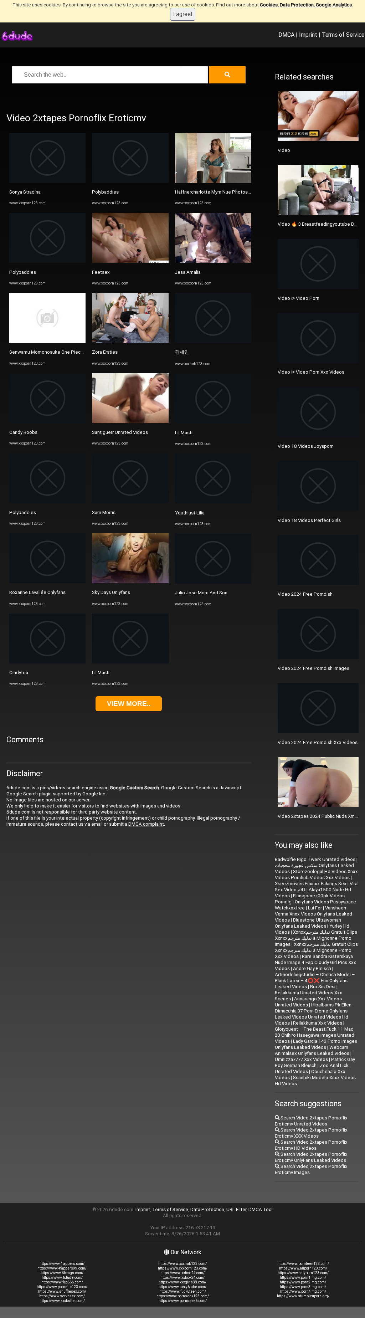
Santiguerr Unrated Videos (120, 432)
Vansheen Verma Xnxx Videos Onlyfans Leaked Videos (313, 914)
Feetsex (101, 272)
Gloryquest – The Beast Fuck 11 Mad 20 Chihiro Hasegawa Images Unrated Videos (314, 1035)
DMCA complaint (146, 824)
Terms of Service (343, 34)
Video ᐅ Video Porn (298, 298)
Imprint (308, 34)
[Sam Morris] (130, 501)
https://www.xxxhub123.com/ (182, 1263)
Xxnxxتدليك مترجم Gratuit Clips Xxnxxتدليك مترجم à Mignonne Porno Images (316, 938)
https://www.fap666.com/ (62, 1282)
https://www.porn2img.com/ (303, 1282)
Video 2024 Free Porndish (305, 594)
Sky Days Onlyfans (111, 592)
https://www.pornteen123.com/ (303, 1263)
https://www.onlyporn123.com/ (303, 1273)
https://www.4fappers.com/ (62, 1263)
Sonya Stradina (25, 192)
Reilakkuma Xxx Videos (317, 1023)
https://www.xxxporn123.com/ (182, 1268)
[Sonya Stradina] (47, 181)
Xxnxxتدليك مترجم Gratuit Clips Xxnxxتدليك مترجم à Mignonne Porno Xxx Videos (316, 950)
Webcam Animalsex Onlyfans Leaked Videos (312, 1050)
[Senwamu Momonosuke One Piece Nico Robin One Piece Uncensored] (47, 341)
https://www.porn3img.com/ (303, 1286)
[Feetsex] (130, 261)
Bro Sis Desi (322, 987)
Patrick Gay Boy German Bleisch (315, 1062)
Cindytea (18, 673)
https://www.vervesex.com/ (62, 1296)
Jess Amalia (188, 272)
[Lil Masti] (130, 662)
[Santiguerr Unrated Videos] (130, 422)
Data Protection (207, 1209)
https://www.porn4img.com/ (303, 1291)
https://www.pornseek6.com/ (183, 1300)
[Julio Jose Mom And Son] (213, 582)
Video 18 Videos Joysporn (306, 446)
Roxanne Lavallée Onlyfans (37, 592)
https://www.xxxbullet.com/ (62, 1300)
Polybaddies (22, 272)
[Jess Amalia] (213, 261)
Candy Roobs (23, 432)
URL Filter (236, 1209)
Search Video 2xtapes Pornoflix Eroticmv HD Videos (311, 1145)
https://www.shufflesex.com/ (62, 1291)
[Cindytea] (47, 662)
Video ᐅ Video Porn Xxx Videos (311, 372)
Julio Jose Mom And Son (201, 593)
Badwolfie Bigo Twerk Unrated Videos (315, 859)
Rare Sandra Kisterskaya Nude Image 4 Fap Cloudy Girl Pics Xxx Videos (315, 962)
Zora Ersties (105, 352)
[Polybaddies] (47, 261)
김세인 (182, 352)
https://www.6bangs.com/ (62, 1273)
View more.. (128, 703)
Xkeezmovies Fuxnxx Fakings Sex (310, 884)
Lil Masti (100, 673)
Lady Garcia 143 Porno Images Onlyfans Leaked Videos (316, 1044)
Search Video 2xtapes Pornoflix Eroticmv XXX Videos (311, 1133)
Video (284, 150)
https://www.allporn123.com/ (303, 1268)
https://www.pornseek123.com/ (182, 1296)
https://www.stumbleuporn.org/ (303, 1296)
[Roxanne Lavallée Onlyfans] (47, 582)
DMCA (286, 34)
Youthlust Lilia (190, 513)
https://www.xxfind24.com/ (182, 1273)
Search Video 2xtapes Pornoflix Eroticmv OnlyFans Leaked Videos (311, 1157)
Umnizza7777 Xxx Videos (301, 1059)
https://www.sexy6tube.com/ (182, 1286)
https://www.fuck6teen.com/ (182, 1291)
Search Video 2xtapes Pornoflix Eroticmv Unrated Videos (311, 1121)
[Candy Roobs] (47, 422)
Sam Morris (103, 512)
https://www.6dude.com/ (62, 1277)
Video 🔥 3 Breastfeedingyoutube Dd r (319, 224)
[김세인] (213, 341)
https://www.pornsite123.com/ (62, 1286)
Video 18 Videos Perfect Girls (309, 520)
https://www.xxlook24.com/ (182, 1277)
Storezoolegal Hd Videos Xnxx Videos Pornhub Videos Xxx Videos (316, 874)
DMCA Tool (260, 1209)
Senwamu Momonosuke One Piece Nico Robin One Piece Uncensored (83, 352)
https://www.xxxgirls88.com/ (182, 1282)
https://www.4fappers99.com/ (62, 1268)
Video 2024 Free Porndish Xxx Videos (318, 742)
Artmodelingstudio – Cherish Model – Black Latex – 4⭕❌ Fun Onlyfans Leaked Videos (315, 980)
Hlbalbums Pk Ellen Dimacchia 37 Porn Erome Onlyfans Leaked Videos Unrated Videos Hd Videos (313, 1014)
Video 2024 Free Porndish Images (313, 668)
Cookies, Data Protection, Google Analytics (306, 5)
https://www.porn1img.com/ (303, 1277)
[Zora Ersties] (130, 341)
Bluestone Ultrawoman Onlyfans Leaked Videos (308, 923)
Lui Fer (315, 908)
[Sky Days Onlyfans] (130, 582)
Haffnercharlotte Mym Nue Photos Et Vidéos (222, 192)
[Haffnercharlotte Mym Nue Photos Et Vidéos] (213, 181)
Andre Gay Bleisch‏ (312, 968)
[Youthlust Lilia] (213, 502)
